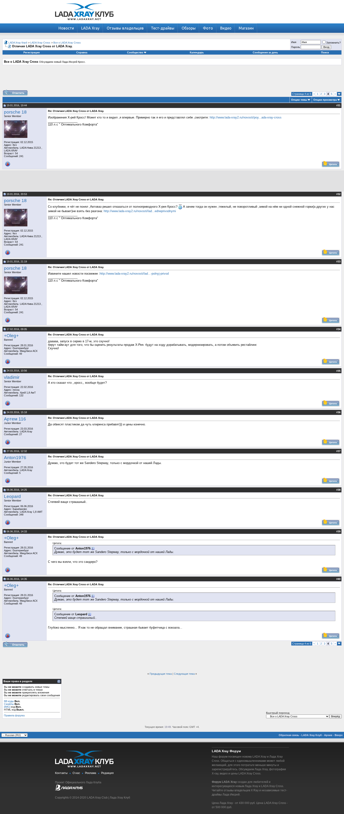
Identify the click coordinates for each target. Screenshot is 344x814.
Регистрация (31, 52)
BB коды (9, 701)
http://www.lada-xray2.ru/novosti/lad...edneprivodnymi (140, 211)
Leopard (12, 496)
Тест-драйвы (162, 28)
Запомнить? (333, 42)
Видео (225, 28)
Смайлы (9, 704)
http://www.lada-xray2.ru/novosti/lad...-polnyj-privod (134, 273)
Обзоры (189, 28)
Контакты (61, 773)
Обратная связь (289, 735)
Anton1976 (15, 457)
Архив (328, 735)
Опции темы (299, 99)
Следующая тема (184, 673)
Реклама (90, 773)
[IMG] (7, 706)
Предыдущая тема (161, 673)
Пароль (295, 47)
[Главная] (84, 22)
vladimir (11, 377)
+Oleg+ (11, 335)
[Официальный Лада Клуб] (69, 789)
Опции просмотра (325, 99)
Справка (81, 52)
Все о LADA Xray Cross (67, 42)
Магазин (246, 28)
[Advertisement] (172, 79)
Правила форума (14, 715)
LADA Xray (90, 28)
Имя (293, 42)
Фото (208, 28)
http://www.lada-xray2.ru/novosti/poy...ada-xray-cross (246, 117)
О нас (76, 773)
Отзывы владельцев (125, 28)
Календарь (197, 52)
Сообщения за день (265, 52)
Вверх (339, 735)
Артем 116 (15, 418)
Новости (66, 28)
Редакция (107, 773)
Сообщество (135, 52)
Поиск (325, 52)
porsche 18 (15, 112)
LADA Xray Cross (40, 42)
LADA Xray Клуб (17, 42)
